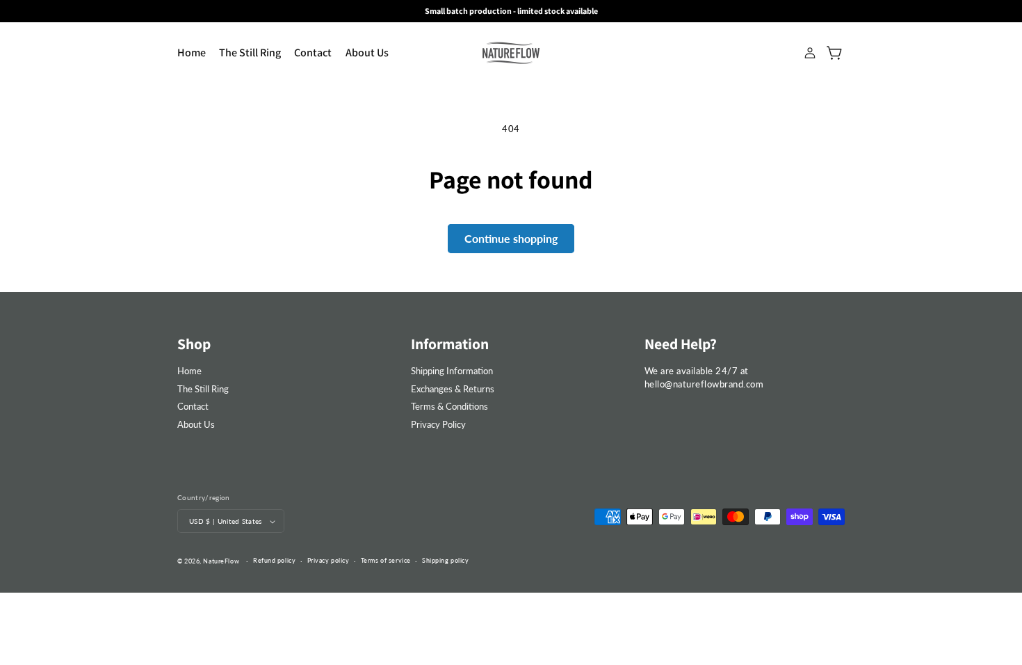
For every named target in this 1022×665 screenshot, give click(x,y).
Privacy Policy (438, 424)
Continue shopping (511, 238)
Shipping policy (445, 560)
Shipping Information (452, 370)
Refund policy (274, 560)
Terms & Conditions (449, 406)
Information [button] (450, 343)
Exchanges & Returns (452, 388)
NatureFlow (221, 561)
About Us (196, 424)
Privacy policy (328, 560)
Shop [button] (194, 343)
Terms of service (386, 560)
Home (189, 370)
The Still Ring (203, 388)
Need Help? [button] (680, 343)
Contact (193, 406)
